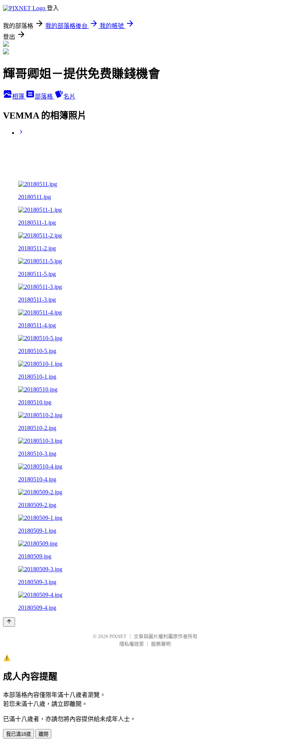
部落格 (44, 96)
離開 (43, 734)
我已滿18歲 (18, 734)
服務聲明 (161, 644)
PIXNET (118, 636)
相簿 (19, 96)
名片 (69, 96)
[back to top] (9, 622)
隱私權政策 (131, 644)
